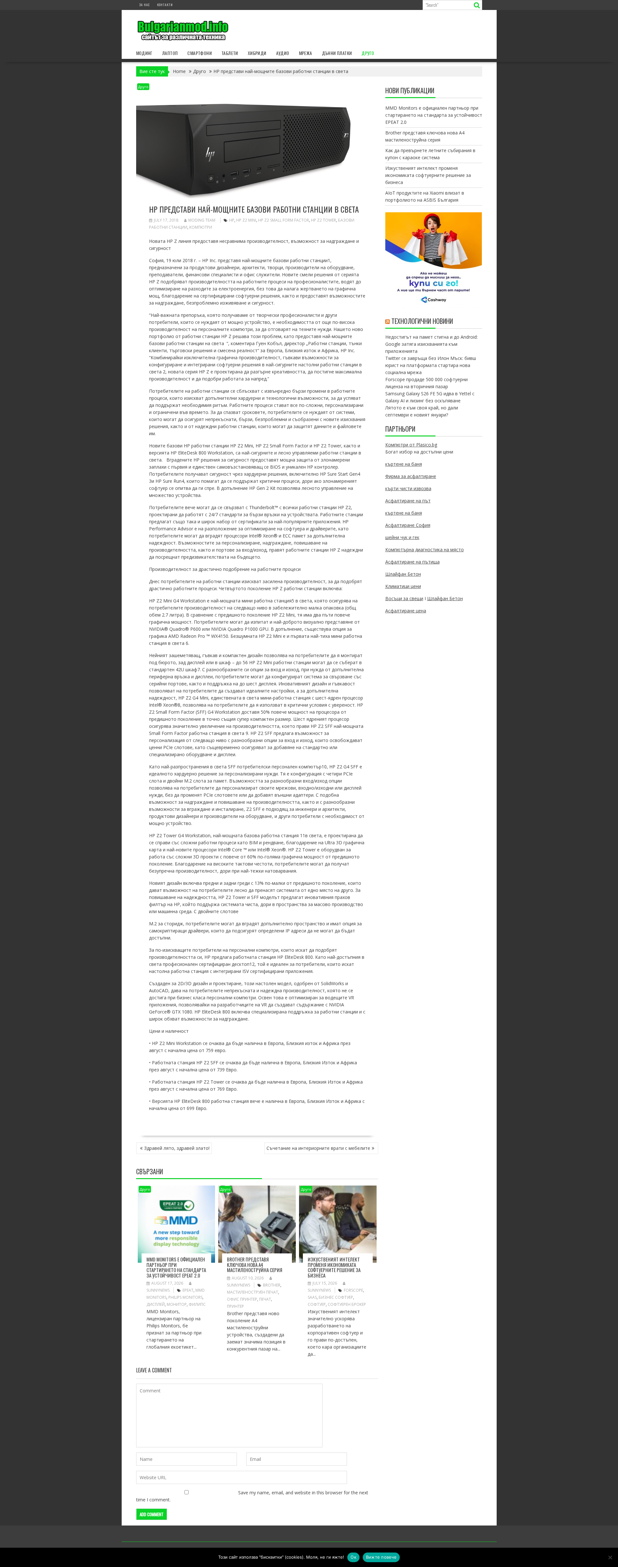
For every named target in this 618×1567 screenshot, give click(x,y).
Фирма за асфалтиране (410, 476)
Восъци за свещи (404, 598)
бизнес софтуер (336, 1297)
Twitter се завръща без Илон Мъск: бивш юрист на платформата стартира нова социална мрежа (430, 365)
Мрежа (305, 53)
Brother (271, 1285)
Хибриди (257, 53)
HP (231, 220)
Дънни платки (337, 53)
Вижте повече (381, 1557)
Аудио (282, 53)
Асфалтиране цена (405, 611)
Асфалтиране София (407, 525)
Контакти (165, 4)
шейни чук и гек (402, 537)
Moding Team (201, 220)
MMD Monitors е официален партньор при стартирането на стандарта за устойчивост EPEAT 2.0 (176, 1267)
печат (265, 1299)
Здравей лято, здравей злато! (177, 1148)
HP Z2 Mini (246, 220)
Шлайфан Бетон (403, 574)
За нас (144, 4)
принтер (235, 1306)
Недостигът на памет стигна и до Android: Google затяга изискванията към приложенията (431, 344)
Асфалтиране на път (408, 501)
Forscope (353, 1290)
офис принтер (242, 1299)
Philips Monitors (185, 1297)
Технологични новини (422, 321)
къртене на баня (403, 464)
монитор (177, 1304)
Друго (367, 53)
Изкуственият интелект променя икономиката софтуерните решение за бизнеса (334, 1267)
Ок (353, 1557)
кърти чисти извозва (408, 488)
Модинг (144, 53)
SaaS (312, 1297)
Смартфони (199, 53)
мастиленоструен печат (252, 1292)
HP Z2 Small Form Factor (283, 220)
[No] (610, 1557)
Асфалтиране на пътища (412, 562)
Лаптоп (170, 53)
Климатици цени (403, 586)
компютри (200, 227)
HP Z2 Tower (323, 220)
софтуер (317, 1304)
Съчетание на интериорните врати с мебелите (318, 1148)
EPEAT (188, 1290)
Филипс (197, 1304)
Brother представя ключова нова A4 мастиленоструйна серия (254, 1264)
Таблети (229, 53)
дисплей (155, 1304)
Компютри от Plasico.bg (411, 445)
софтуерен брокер (347, 1304)
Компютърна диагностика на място (424, 549)
